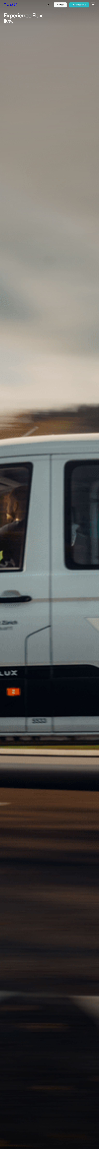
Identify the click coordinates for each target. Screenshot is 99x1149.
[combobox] (47, 5)
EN (48, 5)
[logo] (10, 5)
